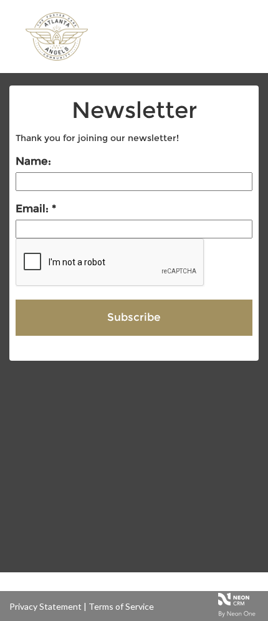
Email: (34, 208)
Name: (33, 161)
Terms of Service (121, 606)
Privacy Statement (45, 606)
